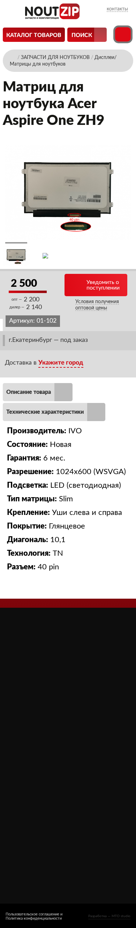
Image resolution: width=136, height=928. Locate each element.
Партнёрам (23, 763)
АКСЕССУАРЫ (87, 743)
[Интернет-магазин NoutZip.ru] (13, 57)
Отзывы (20, 753)
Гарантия (20, 792)
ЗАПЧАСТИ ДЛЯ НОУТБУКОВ (90, 757)
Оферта (19, 782)
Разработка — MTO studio (109, 916)
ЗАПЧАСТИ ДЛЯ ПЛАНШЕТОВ (90, 774)
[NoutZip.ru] (52, 17)
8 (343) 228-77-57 (32, 853)
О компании (25, 743)
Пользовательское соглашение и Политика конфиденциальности (34, 916)
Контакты (22, 802)
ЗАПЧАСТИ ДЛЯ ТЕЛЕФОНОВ (90, 790)
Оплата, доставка (31, 773)
